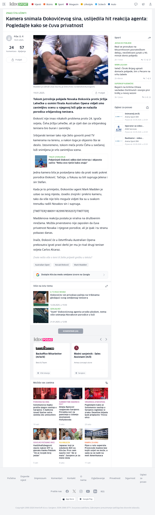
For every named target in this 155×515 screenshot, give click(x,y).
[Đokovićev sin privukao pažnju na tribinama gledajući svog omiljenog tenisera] (40, 298)
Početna (11, 478)
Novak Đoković (62, 264)
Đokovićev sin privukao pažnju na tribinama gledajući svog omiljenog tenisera (74, 296)
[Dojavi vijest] (143, 4)
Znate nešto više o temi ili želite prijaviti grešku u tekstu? (62, 257)
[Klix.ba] (19, 4)
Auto (113, 4)
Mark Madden (80, 264)
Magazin (73, 4)
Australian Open (42, 264)
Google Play (87, 499)
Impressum (40, 478)
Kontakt (71, 478)
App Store (70, 499)
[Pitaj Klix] (136, 4)
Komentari (56, 478)
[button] (101, 339)
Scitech (102, 4)
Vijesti (38, 4)
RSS (102, 491)
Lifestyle (88, 4)
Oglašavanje (98, 478)
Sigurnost (130, 478)
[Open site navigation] (4, 4)
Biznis (49, 4)
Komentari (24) (70, 331)
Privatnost (115, 478)
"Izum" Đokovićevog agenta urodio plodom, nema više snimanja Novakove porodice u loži (78, 313)
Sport (61, 4)
